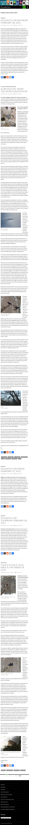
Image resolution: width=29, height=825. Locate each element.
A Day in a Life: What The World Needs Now (14, 90)
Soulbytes (3, 18)
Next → (20, 775)
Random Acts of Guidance (6, 794)
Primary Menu (27, 7)
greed (3, 458)
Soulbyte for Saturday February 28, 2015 (14, 21)
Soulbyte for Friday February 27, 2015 (13, 469)
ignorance (8, 458)
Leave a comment (18, 25)
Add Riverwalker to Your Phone (8, 806)
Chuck (12, 572)
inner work (14, 458)
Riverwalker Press (5, 7)
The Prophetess (4, 797)
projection (16, 770)
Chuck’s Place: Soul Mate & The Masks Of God (12, 567)
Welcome (3, 784)
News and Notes (4, 801)
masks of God (10, 770)
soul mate (23, 770)
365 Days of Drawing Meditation (8, 809)
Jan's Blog (3, 86)
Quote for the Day (5, 804)
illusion (3, 770)
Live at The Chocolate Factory (7, 799)
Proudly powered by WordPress (6, 823)
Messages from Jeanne (11, 86)
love (20, 458)
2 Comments (18, 572)
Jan (12, 25)
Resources (3, 787)
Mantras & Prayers (5, 792)
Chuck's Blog (4, 562)
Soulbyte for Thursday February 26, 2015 (14, 520)
